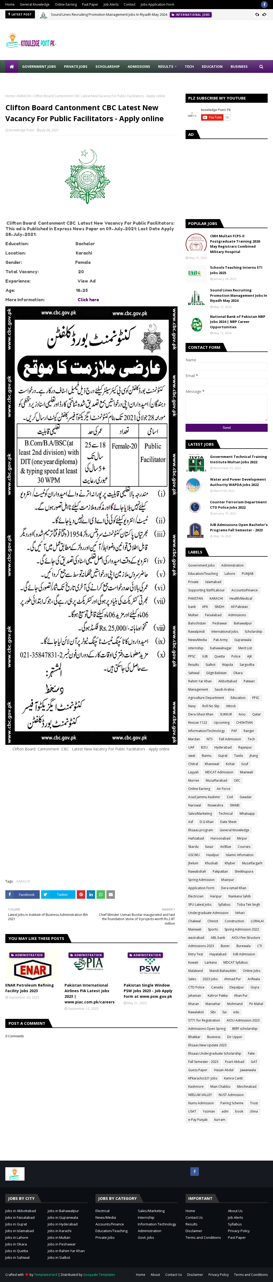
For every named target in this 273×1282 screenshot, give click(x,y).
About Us (235, 1210)
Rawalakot (196, 1012)
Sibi (213, 1012)
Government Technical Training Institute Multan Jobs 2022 (238, 459)
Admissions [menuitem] (139, 66)
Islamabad (213, 582)
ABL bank (218, 937)
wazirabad (196, 937)
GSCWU (194, 855)
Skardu (193, 846)
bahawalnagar (221, 648)
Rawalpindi (196, 631)
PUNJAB (248, 573)
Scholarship (253, 631)
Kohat (230, 764)
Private (193, 582)
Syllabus (224, 904)
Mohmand (235, 1004)
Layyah (193, 772)
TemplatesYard (45, 1274)
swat (191, 755)
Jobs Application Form (157, 4)
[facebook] (264, 4)
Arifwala (254, 979)
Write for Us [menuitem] (21, 79)
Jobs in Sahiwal (17, 1257)
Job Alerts (111, 4)
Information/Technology (206, 731)
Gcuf (244, 764)
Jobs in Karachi (59, 1230)
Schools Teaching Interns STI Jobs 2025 (236, 270)
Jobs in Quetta (16, 1250)
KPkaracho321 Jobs (202, 1078)
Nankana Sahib (239, 896)
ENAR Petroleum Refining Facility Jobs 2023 (29, 988)
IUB (205, 656)
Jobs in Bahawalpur (63, 1210)
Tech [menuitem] (189, 66)
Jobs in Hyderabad (63, 1224)
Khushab (211, 863)
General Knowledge (35, 4)
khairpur (227, 879)
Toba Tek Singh (248, 904)
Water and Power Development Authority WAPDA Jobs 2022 (238, 482)
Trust (254, 1103)
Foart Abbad (234, 1061)
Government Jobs (201, 565)
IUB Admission (244, 954)
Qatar (256, 714)
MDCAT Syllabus (235, 962)
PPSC (192, 656)
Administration (232, 565)
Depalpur (237, 987)
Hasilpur (212, 855)
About (155, 1274)
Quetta (219, 656)
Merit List (245, 648)
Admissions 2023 (201, 946)
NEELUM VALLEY (200, 1095)
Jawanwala (248, 1070)
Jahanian (194, 995)
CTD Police (196, 987)
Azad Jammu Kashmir (204, 797)
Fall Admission (230, 739)
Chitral (193, 764)
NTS (209, 739)
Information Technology (157, 1224)
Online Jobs (251, 970)
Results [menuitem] (165, 66)
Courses (244, 846)
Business (213, 1037)
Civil (230, 797)
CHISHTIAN (244, 722)
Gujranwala (242, 640)
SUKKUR (226, 714)
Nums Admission (201, 1103)
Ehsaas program (200, 830)
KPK (205, 606)
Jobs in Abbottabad (20, 1210)
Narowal (194, 805)
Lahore (229, 573)
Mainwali (194, 929)
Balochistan (197, 623)
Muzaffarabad (216, 780)
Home (10, 4)
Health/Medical (241, 598)
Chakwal (194, 921)
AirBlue (225, 846)
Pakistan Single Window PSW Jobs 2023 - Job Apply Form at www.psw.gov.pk (148, 991)
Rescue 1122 (197, 722)
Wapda (227, 664)
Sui (224, 1012)
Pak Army (221, 640)
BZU (204, 747)
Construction (234, 921)
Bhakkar (194, 1037)
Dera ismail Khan (233, 888)
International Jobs (224, 631)
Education (238, 697)
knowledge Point (21, 130)
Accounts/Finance (244, 590)
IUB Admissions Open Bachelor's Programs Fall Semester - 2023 (239, 527)
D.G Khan (207, 822)
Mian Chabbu (220, 1086)
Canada (217, 987)
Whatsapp (247, 813)
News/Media (197, 640)
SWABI (234, 805)
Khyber (230, 863)
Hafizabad (196, 838)
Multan (193, 615)
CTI (259, 946)
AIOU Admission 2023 (243, 1020)
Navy (192, 706)
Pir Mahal (256, 1004)
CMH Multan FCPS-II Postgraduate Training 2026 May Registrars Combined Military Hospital (235, 244)
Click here (88, 299)
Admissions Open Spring (207, 1028)
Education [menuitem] (212, 66)
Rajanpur (245, 747)
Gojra (255, 987)
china (254, 1111)
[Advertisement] (91, 818)
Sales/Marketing (200, 813)
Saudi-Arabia (224, 689)
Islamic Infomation (240, 855)
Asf (190, 822)
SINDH (219, 606)
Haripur (216, 896)
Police (235, 656)
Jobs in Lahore (16, 1237)
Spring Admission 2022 (241, 929)
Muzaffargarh (252, 863)
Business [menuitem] (239, 66)
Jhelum (193, 863)
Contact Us (194, 1217)
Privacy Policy (239, 1230)
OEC (237, 780)
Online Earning (66, 4)
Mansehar (213, 1004)
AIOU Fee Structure (246, 937)
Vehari (240, 913)
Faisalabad (213, 615)
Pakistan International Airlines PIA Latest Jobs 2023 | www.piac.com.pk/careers (90, 993)
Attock (231, 706)
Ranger (249, 731)
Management (198, 689)
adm (225, 1111)
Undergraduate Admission (208, 913)
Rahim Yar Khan (200, 681)
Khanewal (212, 764)
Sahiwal (193, 673)
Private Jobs (105, 1237)
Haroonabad (220, 838)
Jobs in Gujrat (16, 1224)
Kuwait (193, 962)
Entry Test (195, 954)
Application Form (201, 888)
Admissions (237, 615)
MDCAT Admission (219, 772)
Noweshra (215, 805)
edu (236, 1012)
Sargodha (247, 664)
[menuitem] (11, 66)
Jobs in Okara (16, 1244)
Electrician (195, 896)
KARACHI (24, 96)
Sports (213, 929)
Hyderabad (223, 747)
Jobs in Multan (59, 1237)
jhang (254, 755)
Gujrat (222, 755)
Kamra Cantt (233, 1078)
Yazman (209, 1111)
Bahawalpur (243, 623)
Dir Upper (234, 1037)
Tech (251, 739)
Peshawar (219, 623)
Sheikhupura (244, 871)
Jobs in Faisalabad (20, 1217)
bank (192, 606)
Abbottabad (227, 681)
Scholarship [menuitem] (107, 66)
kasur (209, 846)
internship (195, 648)
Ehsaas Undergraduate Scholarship (214, 1053)
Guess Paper (197, 1070)
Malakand (195, 970)
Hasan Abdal (224, 1070)
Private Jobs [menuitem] (75, 66)
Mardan (194, 739)
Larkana (211, 962)
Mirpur (242, 838)
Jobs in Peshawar (62, 1244)
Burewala (243, 946)
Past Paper (90, 4)
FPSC (255, 697)
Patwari (249, 681)
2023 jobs (210, 979)
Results (193, 664)
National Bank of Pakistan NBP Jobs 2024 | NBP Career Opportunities (237, 321)
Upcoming (222, 722)
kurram (219, 1119)
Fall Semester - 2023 (203, 1061)
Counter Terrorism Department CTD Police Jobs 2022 (238, 505)
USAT (192, 1111)
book (239, 1111)
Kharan (193, 1004)
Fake (251, 1053)
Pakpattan (220, 871)
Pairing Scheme (231, 1103)
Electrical (102, 1210)
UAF (191, 747)
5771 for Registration (204, 1020)
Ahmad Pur (232, 979)
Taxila (238, 755)
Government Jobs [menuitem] (39, 66)
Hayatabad (218, 954)
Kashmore (196, 1086)
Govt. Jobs (146, 1237)
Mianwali (246, 772)
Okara (238, 673)
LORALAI (257, 921)
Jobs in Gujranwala (63, 1217)
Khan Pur (241, 995)
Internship (146, 1217)
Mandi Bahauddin (223, 970)
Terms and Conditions (203, 1237)
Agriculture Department (206, 697)
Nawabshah (197, 871)
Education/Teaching (203, 573)
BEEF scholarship (245, 1028)
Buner (225, 946)
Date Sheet (228, 822)
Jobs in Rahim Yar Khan (66, 1250)
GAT (254, 1061)
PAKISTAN (195, 598)
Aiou (242, 714)
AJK (249, 656)
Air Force (223, 788)
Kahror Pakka (218, 995)
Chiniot (212, 921)
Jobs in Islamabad (19, 1230)
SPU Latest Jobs (199, 904)
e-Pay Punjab (198, 1119)
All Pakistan (239, 606)
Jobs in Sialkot (59, 1257)
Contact (129, 4)
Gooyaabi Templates (99, 1274)
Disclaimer (194, 1230)
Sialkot (210, 664)
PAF (234, 731)
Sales (192, 979)
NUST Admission (231, 1095)
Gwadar (246, 797)
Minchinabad (246, 1086)
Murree (193, 780)
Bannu (206, 755)
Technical (226, 813)
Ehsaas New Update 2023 (207, 1045)
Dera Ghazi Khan (200, 714)
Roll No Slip (210, 706)
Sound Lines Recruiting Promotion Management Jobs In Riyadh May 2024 (109, 14)
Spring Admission (201, 879)
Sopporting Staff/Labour (206, 590)
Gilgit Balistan (216, 673)
